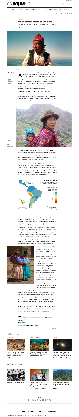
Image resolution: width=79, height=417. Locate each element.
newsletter (60, 3)
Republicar (58, 13)
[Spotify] (45, 400)
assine (55, 3)
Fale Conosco (49, 406)
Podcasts (65, 9)
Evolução (9, 80)
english (67, 0)
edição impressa (67, 3)
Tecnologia (26, 9)
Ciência (13, 9)
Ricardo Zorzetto (11, 72)
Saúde (43, 9)
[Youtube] (42, 400)
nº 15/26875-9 (41, 317)
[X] (31, 400)
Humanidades (33, 9)
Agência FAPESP (31, 411)
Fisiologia (9, 81)
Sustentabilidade (49, 9)
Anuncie (42, 406)
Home (27, 406)
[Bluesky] (35, 400)
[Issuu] (50, 400)
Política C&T (19, 9)
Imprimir (7, 13)
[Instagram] (33, 400)
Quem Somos (34, 406)
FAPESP (23, 411)
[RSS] (47, 400)
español (71, 0)
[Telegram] (40, 400)
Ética (39, 9)
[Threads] (38, 400)
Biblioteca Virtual (41, 411)
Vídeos (60, 9)
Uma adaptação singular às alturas (35, 22)
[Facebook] (29, 400)
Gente (55, 9)
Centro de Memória (52, 411)
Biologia (9, 79)
